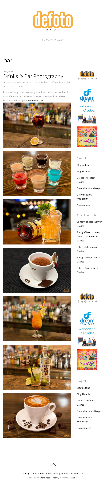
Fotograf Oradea (52, 40)
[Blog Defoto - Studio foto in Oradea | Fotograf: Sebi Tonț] (53, 29)
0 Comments (17, 86)
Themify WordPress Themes (65, 477)
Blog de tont (83, 165)
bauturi (47, 82)
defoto (6, 82)
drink (61, 82)
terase (6, 86)
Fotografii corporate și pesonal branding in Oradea (88, 236)
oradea (67, 82)
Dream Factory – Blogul (89, 188)
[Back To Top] (53, 464)
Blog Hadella (83, 171)
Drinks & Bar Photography (33, 76)
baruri (41, 82)
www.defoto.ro (35, 100)
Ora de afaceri (84, 205)
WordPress (45, 477)
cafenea (54, 82)
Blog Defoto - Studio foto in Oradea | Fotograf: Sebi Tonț (51, 473)
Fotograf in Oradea (22, 82)
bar (36, 82)
